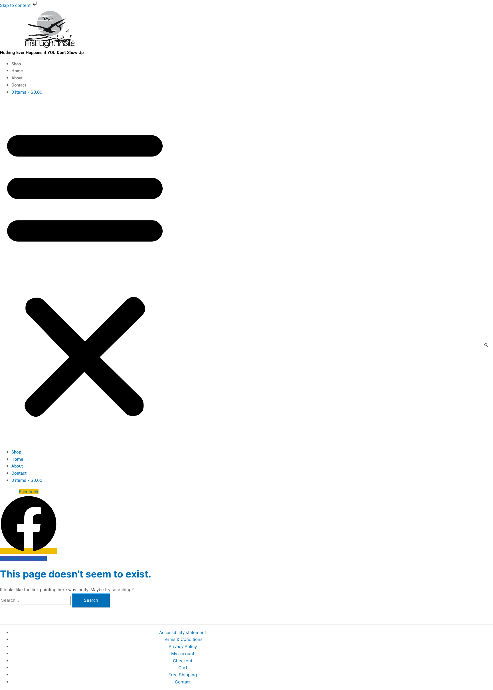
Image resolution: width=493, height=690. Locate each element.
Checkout (182, 660)
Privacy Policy (183, 646)
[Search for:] (36, 600)
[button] (85, 272)
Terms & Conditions (183, 639)
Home (17, 70)
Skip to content (16, 5)
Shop (16, 64)
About (17, 78)
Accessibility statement (182, 632)
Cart (182, 667)
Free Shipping (182, 674)
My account (182, 653)
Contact (18, 85)
